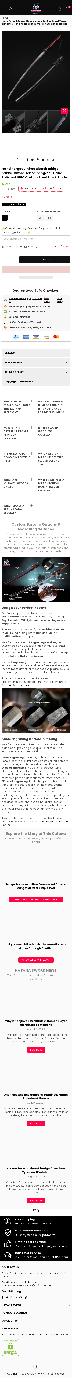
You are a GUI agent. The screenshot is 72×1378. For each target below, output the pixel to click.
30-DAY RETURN (14, 372)
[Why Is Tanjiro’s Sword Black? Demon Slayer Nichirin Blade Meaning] (36, 1000)
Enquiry (32, 246)
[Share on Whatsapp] (47, 159)
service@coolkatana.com (24, 1282)
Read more (36, 1049)
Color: (7, 211)
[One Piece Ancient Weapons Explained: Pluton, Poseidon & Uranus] (36, 1074)
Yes (41, 217)
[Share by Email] (53, 159)
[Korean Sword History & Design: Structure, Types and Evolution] (36, 1147)
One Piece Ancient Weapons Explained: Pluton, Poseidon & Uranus (36, 1096)
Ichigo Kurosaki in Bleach (36, 959)
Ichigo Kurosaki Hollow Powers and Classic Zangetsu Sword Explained (36, 886)
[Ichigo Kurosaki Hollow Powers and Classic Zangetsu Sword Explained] (36, 863)
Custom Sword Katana (16, 685)
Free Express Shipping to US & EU (25, 300)
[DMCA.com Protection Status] (10, 1355)
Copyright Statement (19, 381)
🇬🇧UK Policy (47, 300)
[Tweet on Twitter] (32, 159)
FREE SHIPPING (14, 362)
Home (5, 18)
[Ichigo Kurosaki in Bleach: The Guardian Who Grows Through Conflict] (36, 924)
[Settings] (60, 8)
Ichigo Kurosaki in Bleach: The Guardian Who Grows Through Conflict (36, 946)
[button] (36, 269)
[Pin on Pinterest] (37, 159)
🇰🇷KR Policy (60, 300)
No (49, 217)
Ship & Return (13, 246)
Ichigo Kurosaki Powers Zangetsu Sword (36, 899)
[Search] (10, 8)
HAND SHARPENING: (49, 211)
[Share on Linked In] (42, 159)
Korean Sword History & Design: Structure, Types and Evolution (36, 1170)
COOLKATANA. (35, 1373)
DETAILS (10, 353)
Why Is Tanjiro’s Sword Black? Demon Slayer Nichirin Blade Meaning (36, 1023)
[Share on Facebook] (27, 159)
